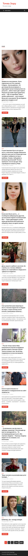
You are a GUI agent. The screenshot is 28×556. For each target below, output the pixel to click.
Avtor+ (12, 101)
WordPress (9, 554)
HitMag (15, 554)
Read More (4, 112)
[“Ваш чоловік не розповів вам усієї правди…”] (14, 465)
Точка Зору (9, 3)
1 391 (16, 542)
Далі (21, 542)
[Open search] (25, 10)
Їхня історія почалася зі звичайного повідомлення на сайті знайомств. (14, 390)
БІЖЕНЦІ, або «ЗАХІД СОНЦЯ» (12, 519)
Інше (3, 79)
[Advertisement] (14, 29)
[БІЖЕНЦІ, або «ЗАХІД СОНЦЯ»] (14, 506)
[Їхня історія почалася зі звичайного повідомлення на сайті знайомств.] (14, 378)
